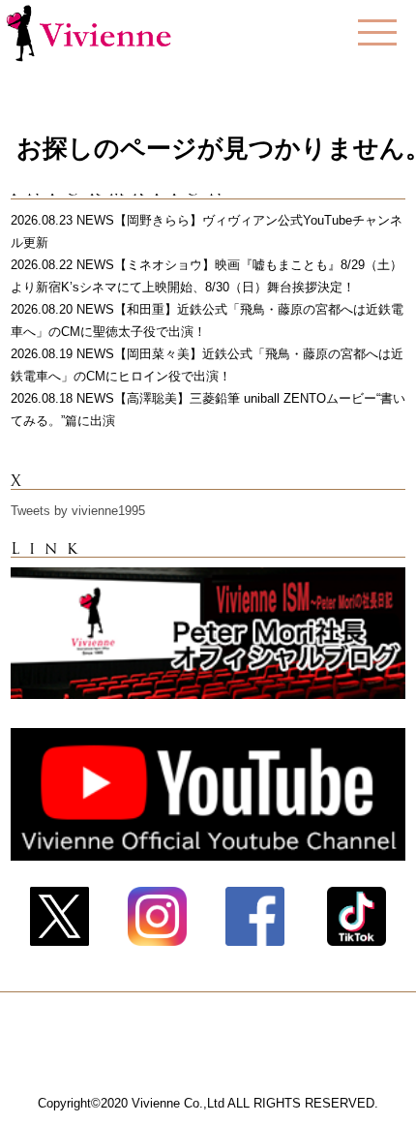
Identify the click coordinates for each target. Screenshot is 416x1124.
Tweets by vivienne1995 (78, 510)
